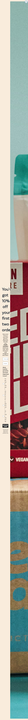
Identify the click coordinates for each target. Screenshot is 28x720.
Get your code (5, 425)
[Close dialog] (26, 2)
